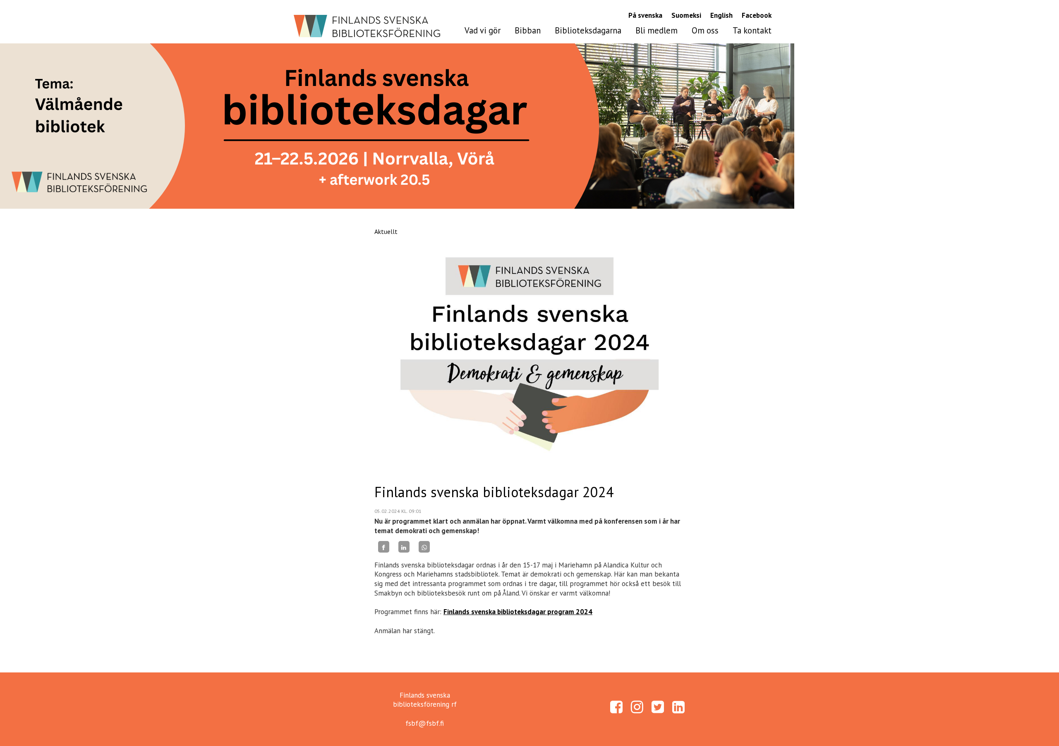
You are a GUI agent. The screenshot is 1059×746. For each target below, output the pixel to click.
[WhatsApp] (424, 547)
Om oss (705, 30)
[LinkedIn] (404, 547)
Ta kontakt (752, 30)
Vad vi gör (483, 30)
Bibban (528, 30)
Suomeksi (686, 15)
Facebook (756, 15)
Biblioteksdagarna (588, 30)
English (721, 15)
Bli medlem (656, 30)
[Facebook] (383, 547)
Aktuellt (386, 231)
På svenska (645, 15)
